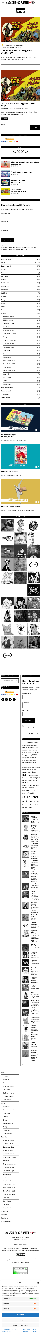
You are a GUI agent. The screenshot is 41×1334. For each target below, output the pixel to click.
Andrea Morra (35, 1001)
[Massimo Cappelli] (20, 525)
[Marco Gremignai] (7, 525)
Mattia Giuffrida (33, 1043)
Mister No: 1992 (35, 948)
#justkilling (34, 1046)
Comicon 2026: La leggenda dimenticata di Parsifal (35, 1005)
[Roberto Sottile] (20, 655)
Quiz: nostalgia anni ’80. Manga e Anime (35, 1021)
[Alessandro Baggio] (33, 629)
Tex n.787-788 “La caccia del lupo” (35, 996)
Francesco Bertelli (34, 953)
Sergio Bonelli (28, 793)
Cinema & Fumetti (8, 330)
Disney (3, 279)
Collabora (4, 1214)
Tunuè (36, 805)
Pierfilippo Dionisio (34, 903)
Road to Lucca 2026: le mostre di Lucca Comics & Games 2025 (35, 909)
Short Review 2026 (9, 367)
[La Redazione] (7, 538)
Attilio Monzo (35, 993)
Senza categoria (6, 391)
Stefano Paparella (34, 945)
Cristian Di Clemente (34, 923)
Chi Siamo (6, 1090)
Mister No (36, 785)
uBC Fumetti (7, 1100)
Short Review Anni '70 (10, 371)
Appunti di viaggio (8, 317)
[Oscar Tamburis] (7, 551)
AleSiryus (34, 960)
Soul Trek (6, 374)
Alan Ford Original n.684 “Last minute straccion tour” (35, 897)
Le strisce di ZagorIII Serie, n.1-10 (18, 181)
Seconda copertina (7, 388)
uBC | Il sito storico (7, 1221)
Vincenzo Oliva (34, 931)
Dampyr (24, 755)
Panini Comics (31, 790)
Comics (3, 269)
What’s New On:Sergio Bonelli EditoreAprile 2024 (35, 972)
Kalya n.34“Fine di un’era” (35, 962)
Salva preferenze (20, 1325)
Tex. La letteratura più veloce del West (35, 830)
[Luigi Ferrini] (33, 616)
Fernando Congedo (34, 1051)
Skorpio (33, 802)
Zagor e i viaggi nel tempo (35, 926)
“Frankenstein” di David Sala (21, 172)
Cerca (3, 124)
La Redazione (35, 843)
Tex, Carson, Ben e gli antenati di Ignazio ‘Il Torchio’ (34, 1057)
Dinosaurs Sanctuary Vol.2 (35, 956)
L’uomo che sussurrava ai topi (34, 1030)
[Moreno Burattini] (20, 629)
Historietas (4, 290)
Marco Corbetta (33, 892)
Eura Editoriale (31, 758)
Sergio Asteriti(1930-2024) (35, 1012)
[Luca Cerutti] (33, 538)
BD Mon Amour (8, 320)
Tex (37, 802)
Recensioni (18, 47)
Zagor (29, 807)
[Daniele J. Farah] (20, 564)
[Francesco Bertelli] (33, 577)
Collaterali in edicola (32, 752)
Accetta (20, 1315)
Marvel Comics (31, 783)
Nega (20, 1320)
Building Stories (35, 988)
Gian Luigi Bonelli (30, 767)
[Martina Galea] (7, 629)
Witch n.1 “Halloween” (9, 472)
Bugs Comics (28, 750)
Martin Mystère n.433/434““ (35, 878)
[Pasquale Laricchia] (33, 525)
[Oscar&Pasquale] (7, 603)
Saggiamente (7, 357)
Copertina (4, 273)
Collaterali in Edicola (9, 333)
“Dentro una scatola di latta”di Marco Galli (35, 856)
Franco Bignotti (27, 760)
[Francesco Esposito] (20, 603)
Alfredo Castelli (32, 743)
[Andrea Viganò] (7, 655)
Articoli (5, 47)
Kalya (28, 778)
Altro (5, 118)
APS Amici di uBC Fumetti (20, 1239)
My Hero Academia (33, 1039)
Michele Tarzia (33, 852)
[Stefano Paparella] (20, 578)
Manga (3, 300)
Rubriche (4, 313)
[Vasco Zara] (20, 551)
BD (31, 747)
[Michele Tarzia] (20, 538)
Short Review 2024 (9, 360)
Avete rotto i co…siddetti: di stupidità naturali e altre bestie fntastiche (35, 938)
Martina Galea (35, 1018)
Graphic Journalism (9, 340)
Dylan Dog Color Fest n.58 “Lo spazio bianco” (35, 839)
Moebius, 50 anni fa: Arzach (12, 507)
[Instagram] (18, 151)
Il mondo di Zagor (8, 347)
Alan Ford (24, 742)
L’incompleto (7, 1174)
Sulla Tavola (7, 377)
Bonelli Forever (8, 327)
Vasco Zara (34, 884)
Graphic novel (26, 772)
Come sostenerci (8, 1096)
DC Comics (4, 276)
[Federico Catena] (33, 603)
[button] (38, 1283)
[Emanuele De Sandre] (33, 642)
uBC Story (6, 381)
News (3, 306)
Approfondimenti (6, 259)
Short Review (5, 394)
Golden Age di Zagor (31, 769)
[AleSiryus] (33, 590)
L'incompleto (7, 350)
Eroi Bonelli (11, 47)
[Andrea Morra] (20, 616)
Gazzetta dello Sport (27, 765)
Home (24, 1065)
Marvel (3, 303)
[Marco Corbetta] (33, 551)
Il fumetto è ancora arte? (34, 981)
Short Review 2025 (9, 364)
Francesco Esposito (34, 977)
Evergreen (6, 337)
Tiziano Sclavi (26, 805)
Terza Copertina (6, 398)
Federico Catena (33, 985)
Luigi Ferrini (34, 1010)
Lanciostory (33, 778)
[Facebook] (14, 151)
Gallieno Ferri (31, 763)
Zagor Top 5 (7, 384)
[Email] (26, 151)
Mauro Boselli (27, 785)
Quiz (4, 354)
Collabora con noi (8, 1093)
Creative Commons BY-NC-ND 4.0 (10, 1250)
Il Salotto (4, 296)
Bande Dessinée (6, 266)
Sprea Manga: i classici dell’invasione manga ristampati (35, 866)
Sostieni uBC (5, 1218)
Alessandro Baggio (34, 1035)
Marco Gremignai (34, 816)
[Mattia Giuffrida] (7, 642)
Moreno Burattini (28, 788)
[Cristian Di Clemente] (33, 564)
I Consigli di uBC (8, 344)
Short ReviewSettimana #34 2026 (18, 190)
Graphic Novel (5, 286)
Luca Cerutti (34, 860)
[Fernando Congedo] (20, 642)
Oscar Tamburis (34, 872)
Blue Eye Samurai (33, 919)
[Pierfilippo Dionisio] (7, 564)
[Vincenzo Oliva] (7, 578)
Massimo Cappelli (10, 45)
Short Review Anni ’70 (10, 1194)
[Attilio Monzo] (7, 616)
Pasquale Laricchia (34, 835)
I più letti (4, 293)
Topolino (32, 805)
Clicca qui (6, 1259)
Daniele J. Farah (34, 915)
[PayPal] (22, 151)
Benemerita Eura (8, 323)
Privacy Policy (24, 249)
